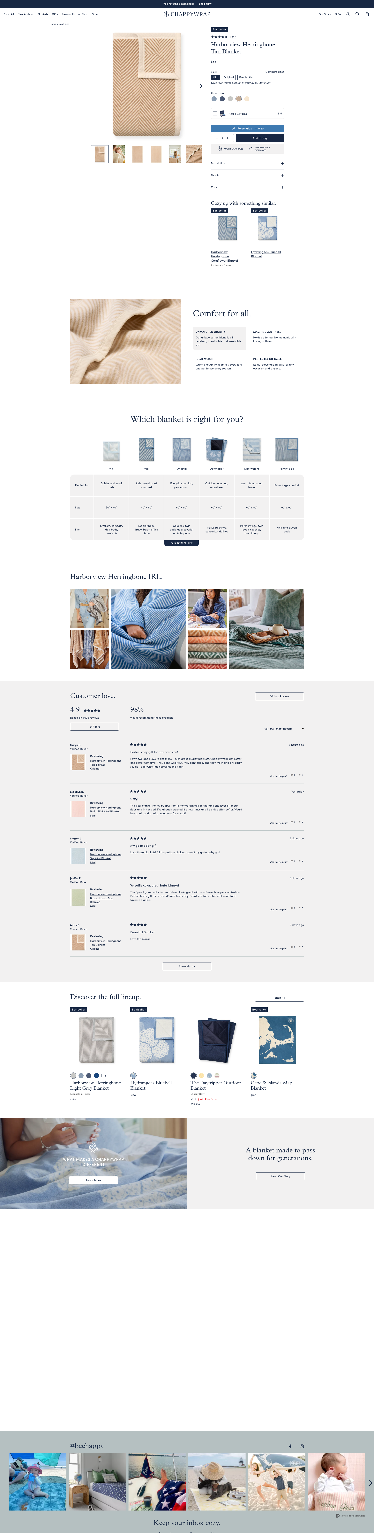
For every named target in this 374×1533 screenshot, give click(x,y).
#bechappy (87, 1446)
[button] (200, 86)
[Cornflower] (214, 99)
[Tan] (239, 99)
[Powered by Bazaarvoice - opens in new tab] (350, 1516)
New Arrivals (26, 14)
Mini (111, 468)
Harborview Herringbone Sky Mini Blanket (105, 858)
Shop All (9, 14)
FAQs (338, 14)
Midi (215, 77)
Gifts (55, 14)
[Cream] (247, 99)
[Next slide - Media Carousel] (370, 1483)
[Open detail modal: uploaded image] (37, 1482)
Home (53, 23)
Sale (95, 14)
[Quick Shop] (117, 1067)
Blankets (42, 14)
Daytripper (216, 468)
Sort (267, 728)
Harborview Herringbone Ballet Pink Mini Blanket (105, 811)
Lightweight (251, 468)
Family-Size (246, 77)
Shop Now (205, 3)
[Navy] (222, 99)
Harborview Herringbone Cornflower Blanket (224, 256)
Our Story (325, 14)
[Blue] (254, 1075)
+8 (104, 1075)
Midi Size (64, 23)
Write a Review (284, 697)
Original (229, 77)
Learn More (93, 1180)
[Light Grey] (230, 99)
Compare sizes (275, 72)
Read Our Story (280, 1176)
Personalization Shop (75, 14)
